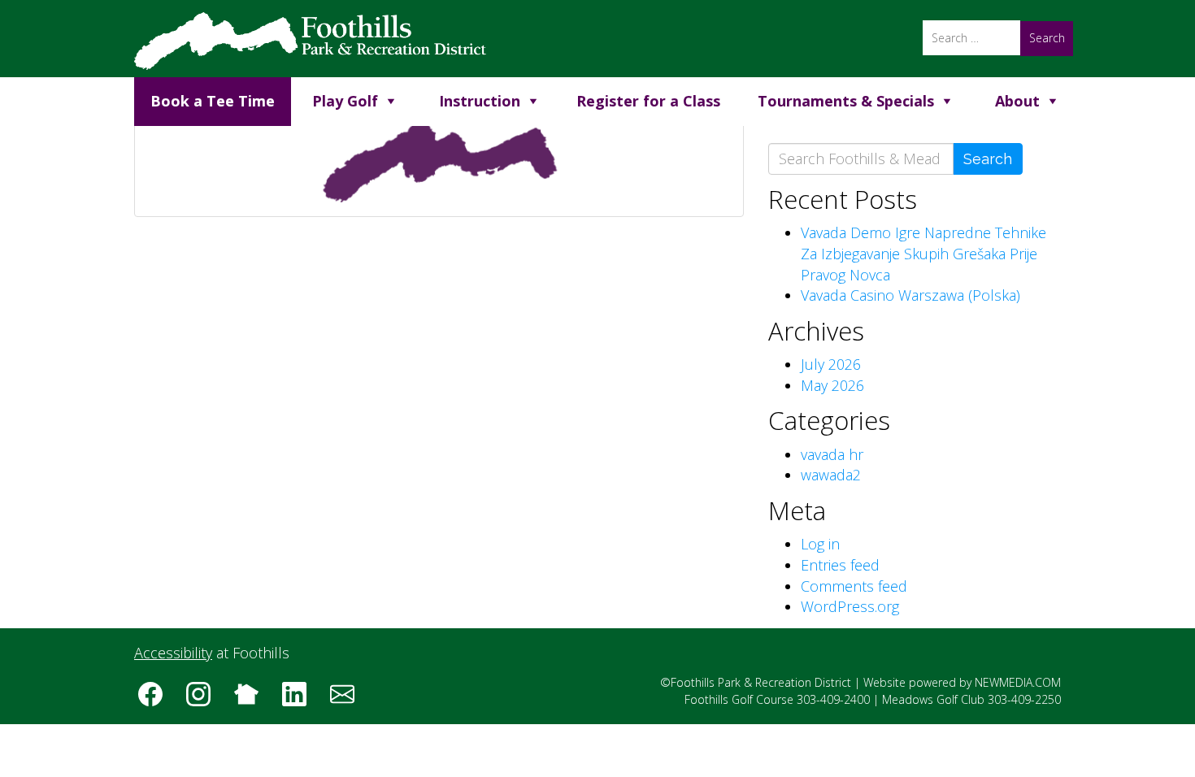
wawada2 (831, 474)
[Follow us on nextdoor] (252, 700)
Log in (820, 543)
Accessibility (173, 652)
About (1017, 101)
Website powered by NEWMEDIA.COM (962, 682)
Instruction (479, 101)
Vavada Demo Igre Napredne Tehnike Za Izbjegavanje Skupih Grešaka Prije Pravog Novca (923, 253)
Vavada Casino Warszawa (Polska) (910, 295)
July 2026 (831, 364)
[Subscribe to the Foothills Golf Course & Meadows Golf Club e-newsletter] (348, 700)
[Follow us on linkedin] (300, 700)
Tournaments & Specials (846, 101)
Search (987, 158)
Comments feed (854, 586)
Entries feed (840, 565)
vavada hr (832, 454)
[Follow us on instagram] (204, 700)
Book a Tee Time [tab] (212, 101)
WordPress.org (850, 606)
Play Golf (345, 101)
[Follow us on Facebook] (156, 700)
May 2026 (832, 385)
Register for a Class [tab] (648, 101)
